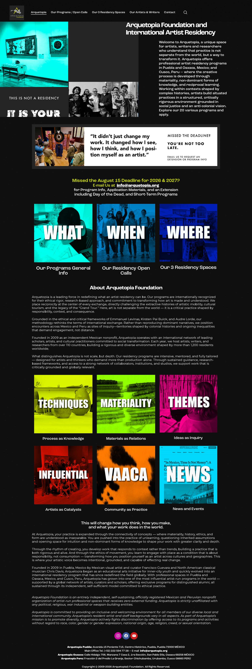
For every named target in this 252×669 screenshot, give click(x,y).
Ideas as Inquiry (188, 438)
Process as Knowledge (63, 439)
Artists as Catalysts (63, 510)
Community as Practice (126, 510)
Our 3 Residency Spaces (188, 267)
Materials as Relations (126, 439)
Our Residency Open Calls (126, 271)
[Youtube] (134, 635)
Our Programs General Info (63, 271)
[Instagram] (118, 635)
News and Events (188, 509)
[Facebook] (126, 635)
